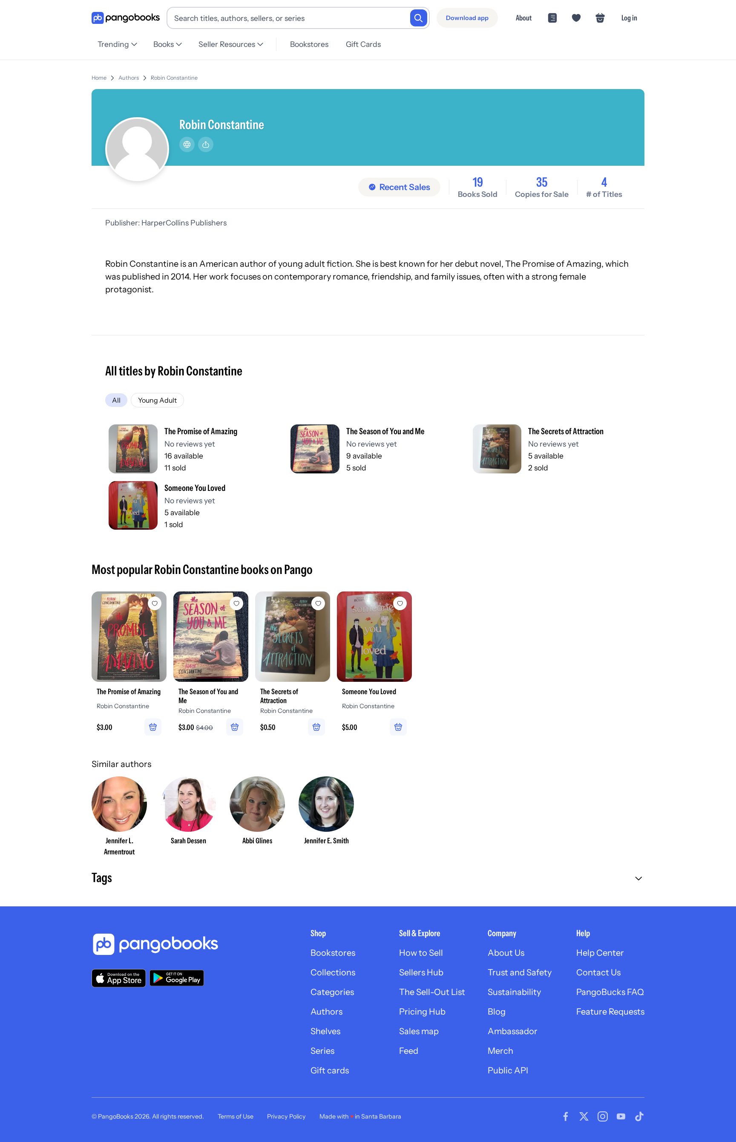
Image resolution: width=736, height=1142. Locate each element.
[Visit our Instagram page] (603, 1116)
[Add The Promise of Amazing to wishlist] (154, 603)
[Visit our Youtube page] (621, 1116)
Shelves (325, 1031)
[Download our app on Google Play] (177, 978)
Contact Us (598, 972)
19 (478, 182)
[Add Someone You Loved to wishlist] (400, 603)
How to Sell (421, 953)
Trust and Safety (520, 972)
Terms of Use (235, 1116)
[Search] (418, 17)
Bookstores (309, 44)
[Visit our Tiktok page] (639, 1116)
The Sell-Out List (432, 992)
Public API (508, 1070)
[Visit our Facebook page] (566, 1116)
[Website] (187, 144)
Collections (332, 972)
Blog (497, 1011)
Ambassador (513, 1031)
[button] (368, 878)
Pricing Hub (422, 1011)
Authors (128, 78)
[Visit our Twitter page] (584, 1116)
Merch (500, 1051)
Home (99, 78)
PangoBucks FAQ (610, 992)
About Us (506, 953)
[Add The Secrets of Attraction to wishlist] (318, 603)
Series (322, 1051)
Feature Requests (610, 1011)
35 (542, 182)
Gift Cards (363, 44)
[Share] (205, 144)
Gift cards (329, 1070)
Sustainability (514, 992)
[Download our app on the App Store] (119, 978)
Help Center (600, 953)
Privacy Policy (286, 1116)
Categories (332, 992)
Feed (408, 1051)
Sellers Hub (421, 972)
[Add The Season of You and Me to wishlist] (236, 603)
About (524, 17)
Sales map (419, 1031)
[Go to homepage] (126, 18)
